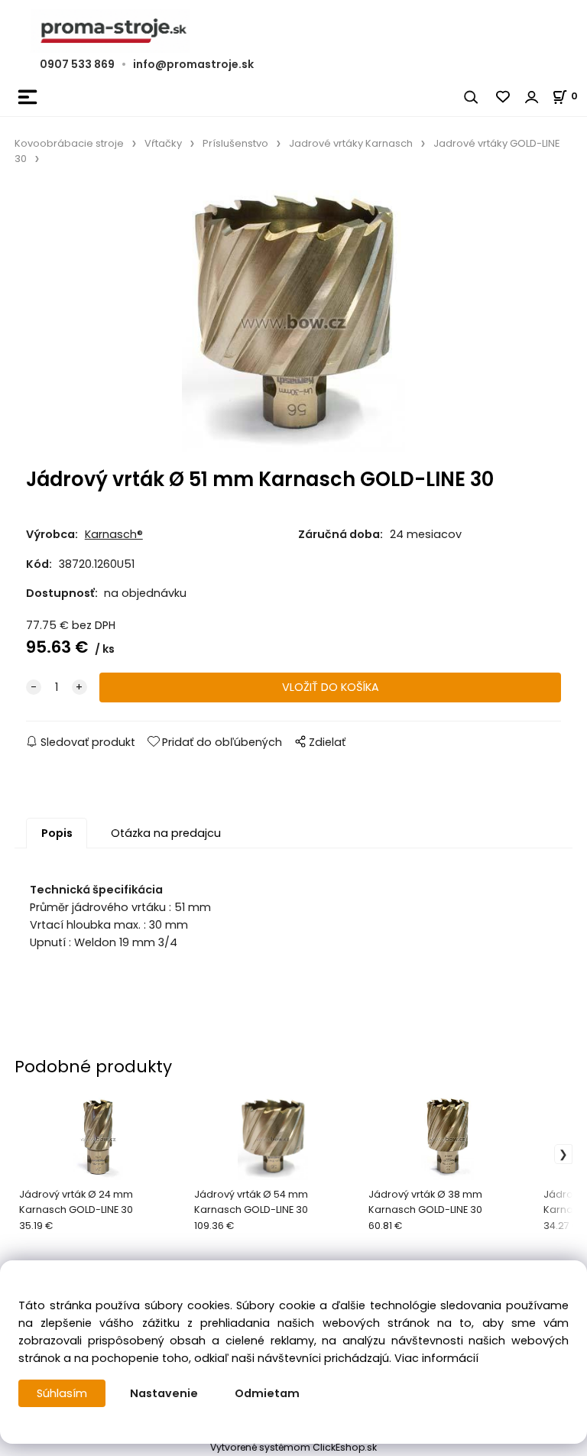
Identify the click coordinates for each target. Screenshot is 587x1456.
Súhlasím (62, 1393)
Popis (57, 833)
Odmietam (267, 1393)
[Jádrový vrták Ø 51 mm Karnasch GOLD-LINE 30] (293, 321)
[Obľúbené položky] (503, 97)
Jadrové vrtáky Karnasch (351, 143)
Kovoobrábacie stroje (69, 143)
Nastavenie (164, 1393)
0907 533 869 (77, 64)
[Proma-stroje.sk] (293, 31)
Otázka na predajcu (166, 833)
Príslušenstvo (235, 143)
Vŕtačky (163, 143)
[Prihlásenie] (532, 97)
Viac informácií (436, 1358)
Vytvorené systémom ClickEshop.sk (293, 1447)
